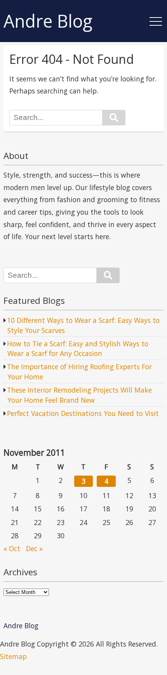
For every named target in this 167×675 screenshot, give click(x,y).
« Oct (11, 548)
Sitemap (13, 656)
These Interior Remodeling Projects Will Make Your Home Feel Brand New (79, 395)
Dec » (34, 548)
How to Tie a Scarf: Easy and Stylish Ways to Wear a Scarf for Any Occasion (77, 348)
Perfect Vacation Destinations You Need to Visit (83, 413)
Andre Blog (47, 21)
